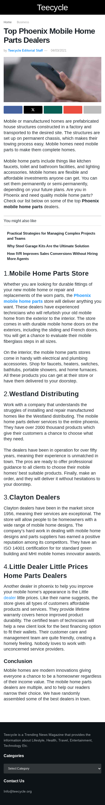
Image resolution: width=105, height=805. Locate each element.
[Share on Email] (72, 110)
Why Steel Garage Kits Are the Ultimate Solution (48, 246)
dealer (10, 597)
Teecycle (52, 7)
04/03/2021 (58, 50)
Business (23, 22)
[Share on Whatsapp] (53, 110)
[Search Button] (99, 7)
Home (8, 22)
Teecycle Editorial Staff (25, 50)
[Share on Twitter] (33, 110)
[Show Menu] (6, 7)
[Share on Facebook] (13, 110)
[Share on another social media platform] (92, 110)
